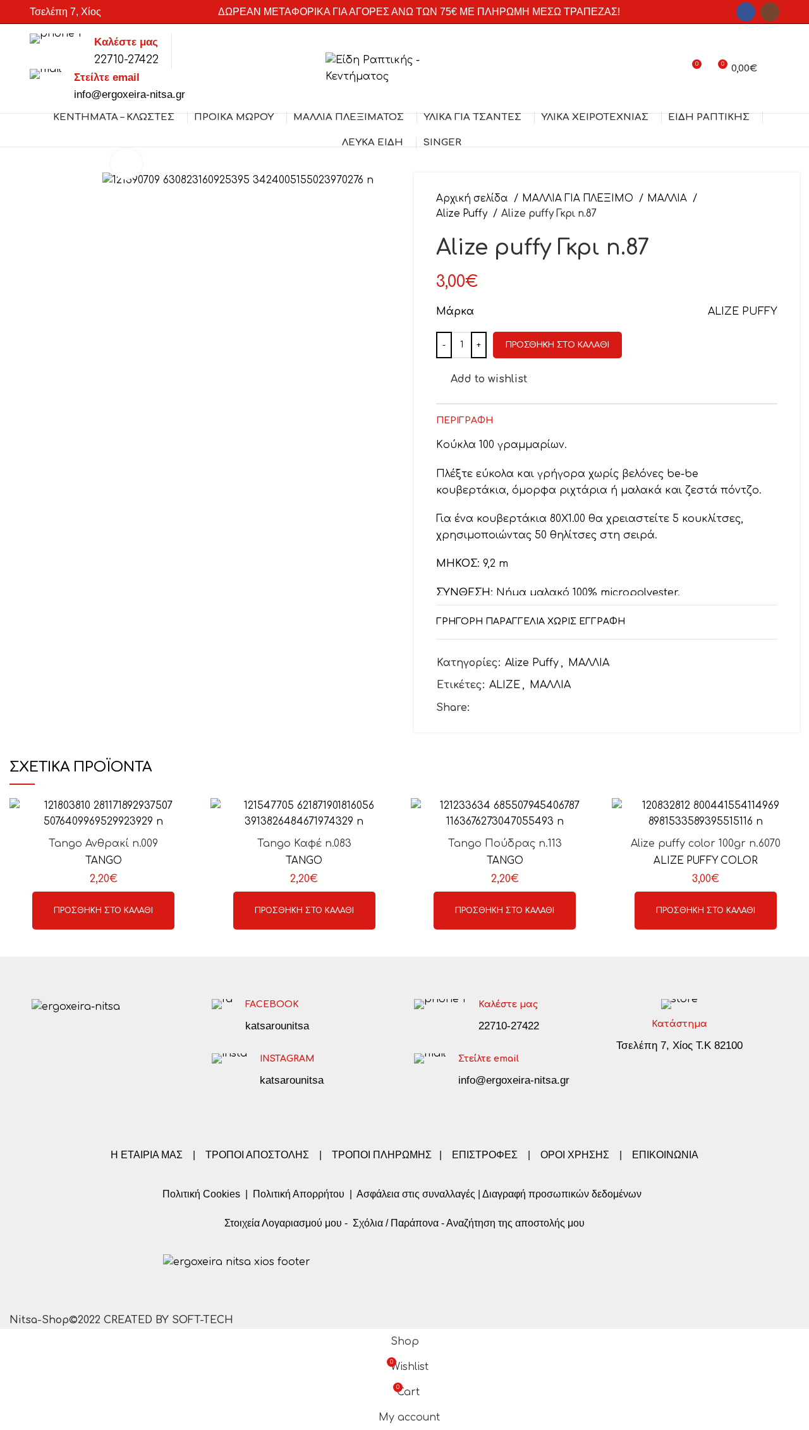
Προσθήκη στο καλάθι (557, 345)
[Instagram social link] (769, 12)
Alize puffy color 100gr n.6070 (706, 843)
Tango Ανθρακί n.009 (103, 843)
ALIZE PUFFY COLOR (706, 861)
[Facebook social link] (745, 12)
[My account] (668, 69)
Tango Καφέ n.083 (304, 843)
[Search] (774, 69)
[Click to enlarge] (126, 163)
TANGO (103, 861)
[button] (103, 911)
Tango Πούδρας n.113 (505, 843)
